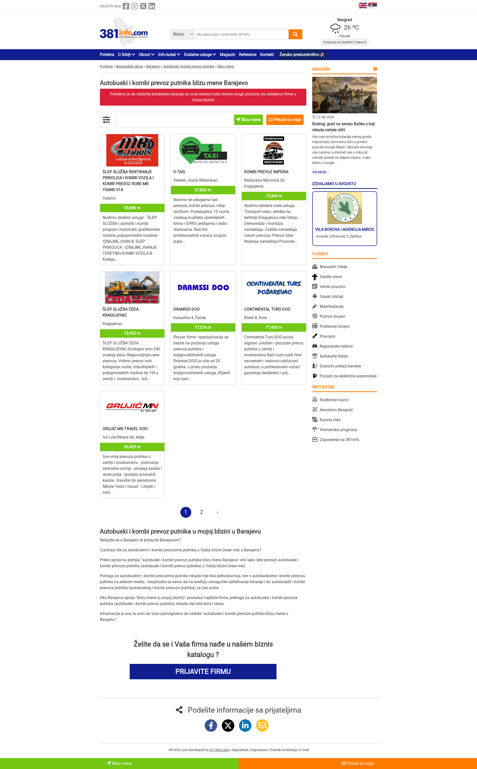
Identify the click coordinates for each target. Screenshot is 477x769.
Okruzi (145, 54)
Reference (247, 54)
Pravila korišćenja (284, 750)
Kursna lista (330, 419)
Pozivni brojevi (332, 316)
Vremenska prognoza (338, 429)
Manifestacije (332, 306)
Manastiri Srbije (333, 266)
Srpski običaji (331, 296)
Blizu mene (121, 763)
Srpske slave (331, 276)
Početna (107, 54)
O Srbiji (125, 54)
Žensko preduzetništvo (299, 54)
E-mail (304, 750)
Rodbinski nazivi (334, 400)
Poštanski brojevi (335, 326)
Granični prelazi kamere (340, 366)
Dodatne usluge (198, 54)
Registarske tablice (336, 346)
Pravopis (327, 336)
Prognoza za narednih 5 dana (343, 42)
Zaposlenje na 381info (339, 439)
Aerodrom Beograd (336, 409)
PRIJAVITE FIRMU (203, 671)
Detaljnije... (320, 172)
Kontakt (267, 54)
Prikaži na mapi (360, 763)
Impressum (259, 750)
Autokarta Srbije (334, 356)
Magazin (227, 54)
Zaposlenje (240, 750)
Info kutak (167, 54)
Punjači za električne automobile (348, 376)
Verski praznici (332, 286)
